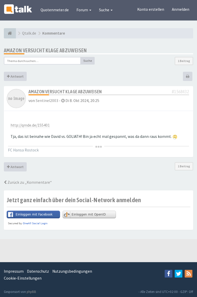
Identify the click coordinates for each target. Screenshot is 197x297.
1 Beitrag (184, 61)
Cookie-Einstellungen (23, 278)
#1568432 (180, 91)
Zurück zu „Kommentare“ (29, 182)
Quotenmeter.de (55, 9)
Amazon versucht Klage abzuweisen (45, 50)
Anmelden (180, 9)
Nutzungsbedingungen (72, 271)
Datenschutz (38, 271)
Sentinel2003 (47, 100)
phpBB (31, 292)
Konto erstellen (150, 9)
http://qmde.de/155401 (30, 125)
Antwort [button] (17, 76)
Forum (82, 9)
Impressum (14, 271)
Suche (104, 9)
